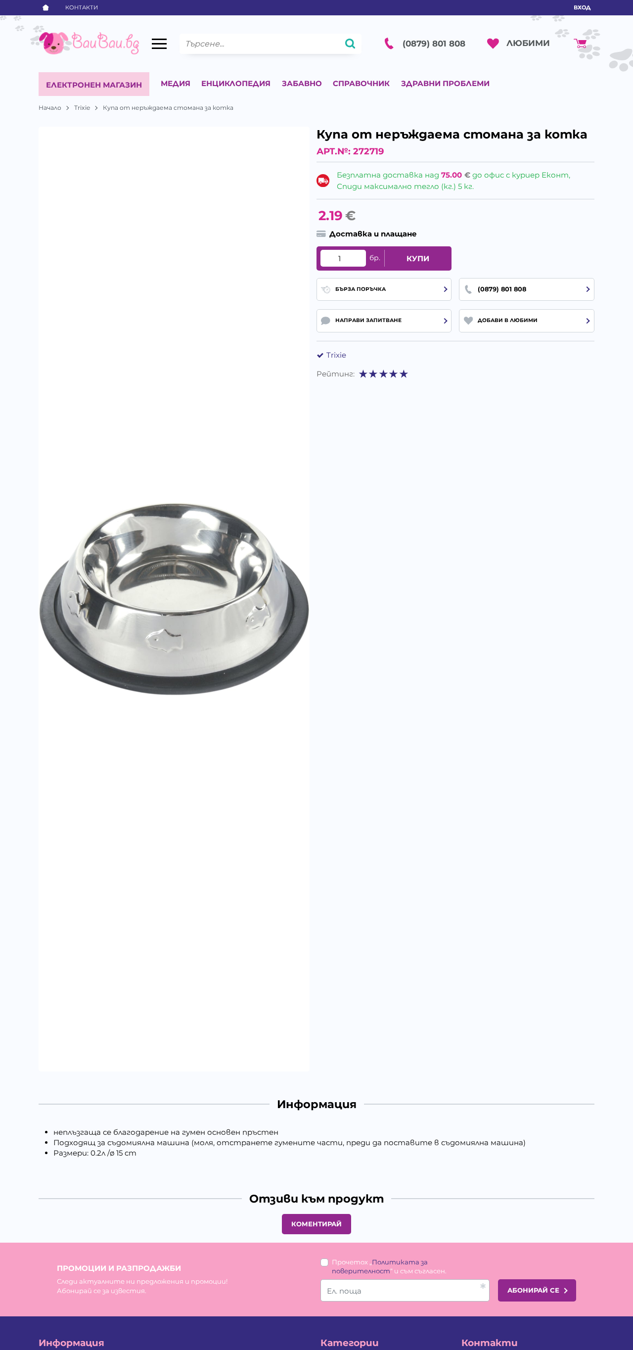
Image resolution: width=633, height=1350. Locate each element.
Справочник (361, 83)
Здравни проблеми (445, 83)
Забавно (302, 83)
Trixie (82, 107)
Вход (582, 7)
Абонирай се (533, 1290)
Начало (50, 107)
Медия (175, 83)
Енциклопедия (236, 83)
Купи (418, 258)
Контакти (81, 7)
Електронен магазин (94, 85)
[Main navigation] (159, 43)
